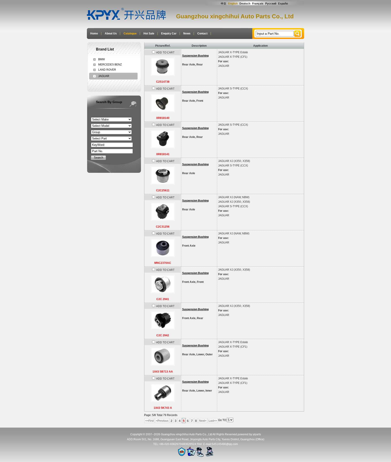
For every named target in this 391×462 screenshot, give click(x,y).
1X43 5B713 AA (163, 371)
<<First (149, 420)
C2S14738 (162, 81)
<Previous (162, 420)
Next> (202, 420)
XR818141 (162, 154)
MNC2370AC (162, 263)
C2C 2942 (162, 335)
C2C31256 (162, 226)
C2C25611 (162, 190)
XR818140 (162, 118)
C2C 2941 (162, 299)
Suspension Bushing (195, 55)
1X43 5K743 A (163, 407)
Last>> (213, 420)
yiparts (257, 434)
